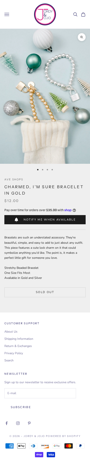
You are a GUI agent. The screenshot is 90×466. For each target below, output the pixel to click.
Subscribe (21, 407)
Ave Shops (13, 179)
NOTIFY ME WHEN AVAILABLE (50, 220)
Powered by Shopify (63, 436)
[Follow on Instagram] (18, 423)
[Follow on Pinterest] (29, 423)
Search (9, 360)
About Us (10, 332)
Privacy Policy (13, 353)
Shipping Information (18, 339)
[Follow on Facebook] (6, 423)
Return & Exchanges (18, 346)
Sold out (45, 292)
